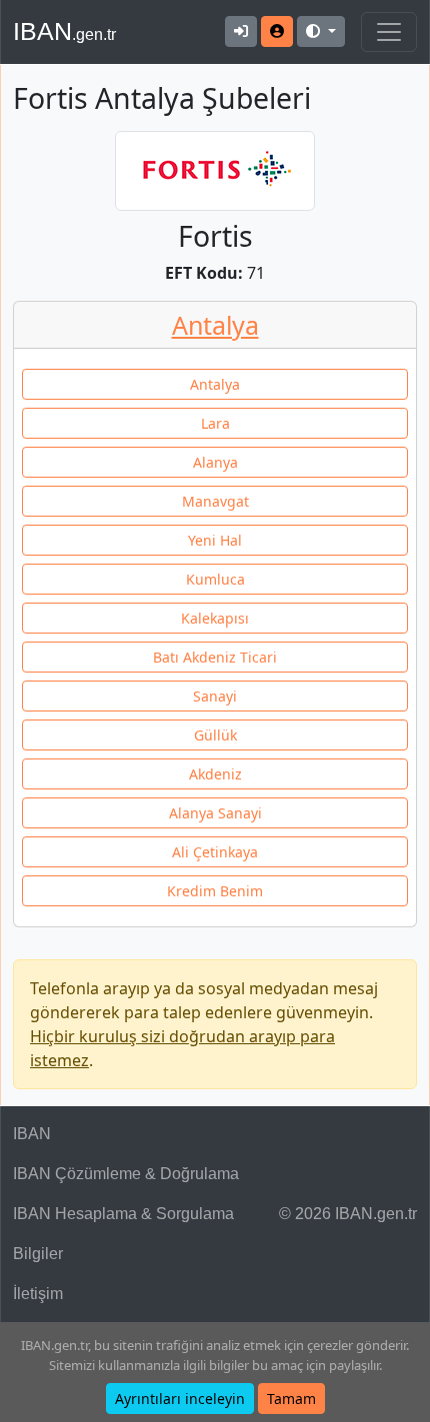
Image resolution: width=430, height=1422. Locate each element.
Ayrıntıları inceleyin (180, 1398)
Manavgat (215, 501)
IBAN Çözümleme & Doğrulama (126, 1173)
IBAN (64, 31)
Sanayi (215, 696)
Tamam (291, 1398)
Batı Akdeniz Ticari (215, 657)
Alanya (215, 462)
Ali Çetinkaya (215, 851)
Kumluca (215, 579)
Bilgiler (38, 1253)
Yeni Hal (215, 540)
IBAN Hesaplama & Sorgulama (123, 1213)
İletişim (38, 1293)
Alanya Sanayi (215, 812)
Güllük (215, 734)
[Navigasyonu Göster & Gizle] (389, 32)
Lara (215, 423)
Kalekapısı (215, 618)
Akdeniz (215, 773)
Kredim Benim (215, 890)
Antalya (215, 325)
